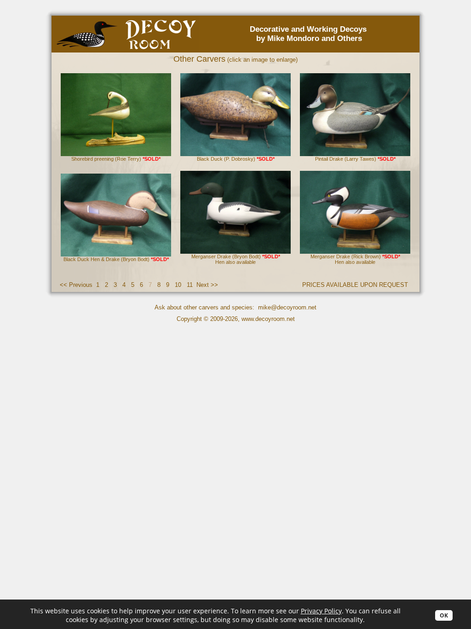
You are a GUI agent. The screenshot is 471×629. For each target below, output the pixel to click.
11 (190, 284)
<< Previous (76, 284)
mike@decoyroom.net (287, 307)
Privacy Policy (321, 610)
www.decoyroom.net (268, 318)
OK (444, 615)
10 (178, 284)
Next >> (207, 284)
